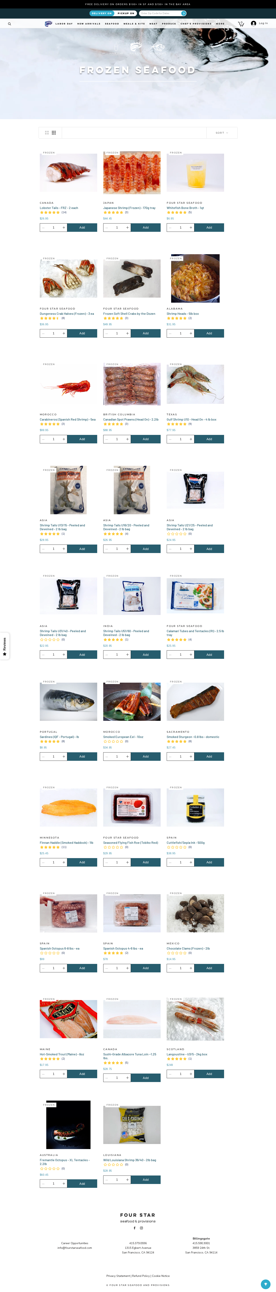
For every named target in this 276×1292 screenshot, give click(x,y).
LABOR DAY (64, 23)
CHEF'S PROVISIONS (196, 23)
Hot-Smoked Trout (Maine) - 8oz (62, 1054)
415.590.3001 (201, 1243)
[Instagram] (141, 1227)
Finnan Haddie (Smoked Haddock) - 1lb (66, 842)
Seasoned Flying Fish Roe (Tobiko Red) (130, 842)
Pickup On (126, 13)
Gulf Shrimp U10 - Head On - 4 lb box (191, 419)
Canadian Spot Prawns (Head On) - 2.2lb (131, 419)
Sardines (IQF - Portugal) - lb (59, 737)
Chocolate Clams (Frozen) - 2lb (188, 948)
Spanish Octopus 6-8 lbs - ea (59, 948)
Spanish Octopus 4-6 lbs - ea (123, 948)
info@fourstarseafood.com (75, 1248)
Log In (263, 23)
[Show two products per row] (47, 132)
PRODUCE (169, 23)
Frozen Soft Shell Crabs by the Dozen (129, 313)
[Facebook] (134, 1227)
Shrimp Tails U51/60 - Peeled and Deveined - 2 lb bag (126, 633)
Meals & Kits (134, 23)
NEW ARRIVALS (89, 23)
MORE (220, 23)
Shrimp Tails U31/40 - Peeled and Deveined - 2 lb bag (63, 633)
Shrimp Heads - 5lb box (183, 313)
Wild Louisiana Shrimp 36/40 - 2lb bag (129, 1160)
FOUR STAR (138, 1215)
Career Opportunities (74, 1243)
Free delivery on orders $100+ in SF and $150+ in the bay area (138, 4)
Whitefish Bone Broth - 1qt (185, 208)
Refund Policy (141, 1276)
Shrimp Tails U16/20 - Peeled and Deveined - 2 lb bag (126, 527)
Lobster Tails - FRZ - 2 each (59, 208)
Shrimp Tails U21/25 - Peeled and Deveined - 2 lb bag (190, 527)
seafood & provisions (138, 1221)
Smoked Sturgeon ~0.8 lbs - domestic (193, 737)
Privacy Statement (118, 1276)
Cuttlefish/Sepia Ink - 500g (186, 842)
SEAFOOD (112, 23)
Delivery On (102, 13)
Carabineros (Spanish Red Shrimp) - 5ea (68, 419)
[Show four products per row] (54, 132)
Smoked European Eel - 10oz (123, 737)
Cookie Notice (161, 1276)
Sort (220, 132)
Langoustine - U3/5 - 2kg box (187, 1054)
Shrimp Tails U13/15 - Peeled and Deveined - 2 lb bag (62, 527)
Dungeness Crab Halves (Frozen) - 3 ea (67, 313)
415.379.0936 (138, 1243)
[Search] (9, 23)
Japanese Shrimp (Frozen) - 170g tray (129, 208)
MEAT (154, 23)
